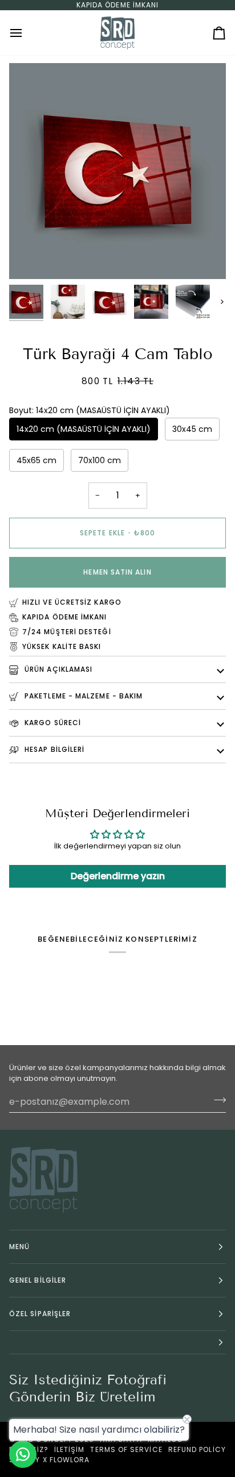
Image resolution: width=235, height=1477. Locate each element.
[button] (117, 1342)
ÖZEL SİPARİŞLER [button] (40, 1313)
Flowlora (70, 1459)
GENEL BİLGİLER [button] (37, 1280)
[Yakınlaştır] (30, 258)
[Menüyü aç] (26, 32)
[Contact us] (23, 1454)
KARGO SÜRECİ (51, 722)
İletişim (69, 1449)
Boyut (89, 410)
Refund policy (197, 1449)
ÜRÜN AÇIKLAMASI (57, 669)
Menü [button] (19, 1246)
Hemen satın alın (117, 572)
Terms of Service (126, 1449)
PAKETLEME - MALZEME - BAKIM (82, 696)
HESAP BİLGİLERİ (53, 749)
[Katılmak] (216, 1100)
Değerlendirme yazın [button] (118, 876)
